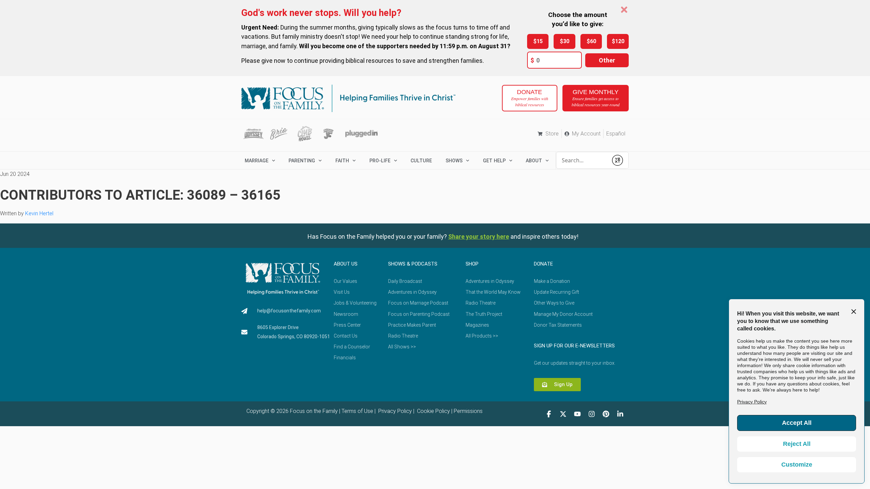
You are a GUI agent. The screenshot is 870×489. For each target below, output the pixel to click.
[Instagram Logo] (591, 414)
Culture (421, 160)
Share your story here (478, 236)
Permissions (468, 411)
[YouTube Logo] (577, 414)
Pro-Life (379, 160)
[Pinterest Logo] (606, 414)
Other (607, 60)
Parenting (302, 160)
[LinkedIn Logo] (620, 414)
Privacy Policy (394, 411)
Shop (472, 264)
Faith (342, 160)
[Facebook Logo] (548, 414)
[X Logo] (563, 414)
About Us (346, 264)
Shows (454, 160)
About (534, 160)
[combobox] (582, 160)
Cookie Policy (433, 411)
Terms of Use (357, 411)
